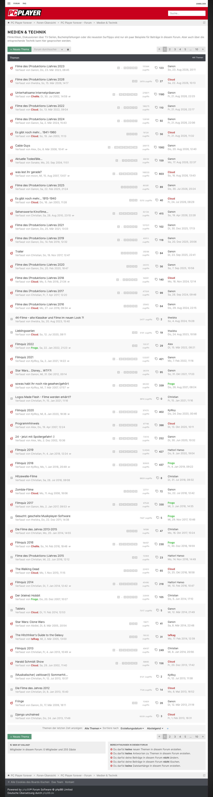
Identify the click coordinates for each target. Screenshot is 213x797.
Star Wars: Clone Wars (30, 622)
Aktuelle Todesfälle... (28, 158)
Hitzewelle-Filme (26, 476)
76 (124, 94)
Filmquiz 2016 (24, 542)
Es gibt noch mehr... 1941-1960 (35, 132)
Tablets (20, 608)
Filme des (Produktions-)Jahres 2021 (39, 225)
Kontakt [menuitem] (69, 782)
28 (136, 213)
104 (125, 147)
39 (128, 174)
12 (121, 544)
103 (121, 147)
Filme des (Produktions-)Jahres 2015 (39, 555)
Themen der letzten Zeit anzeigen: (62, 728)
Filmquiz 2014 (24, 582)
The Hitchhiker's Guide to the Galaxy (39, 635)
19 (121, 385)
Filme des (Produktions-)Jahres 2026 (39, 79)
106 (135, 147)
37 (121, 174)
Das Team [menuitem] (57, 782)
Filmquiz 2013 (24, 648)
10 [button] (196, 49)
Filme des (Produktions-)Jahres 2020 (39, 264)
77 (128, 94)
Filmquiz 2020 (24, 410)
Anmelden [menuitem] (201, 4)
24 (121, 213)
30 (136, 465)
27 (132, 213)
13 (121, 438)
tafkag (35, 638)
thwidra (35, 83)
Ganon (35, 69)
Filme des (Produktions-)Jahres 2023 (39, 66)
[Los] (168, 728)
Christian (36, 215)
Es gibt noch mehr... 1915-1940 (35, 198)
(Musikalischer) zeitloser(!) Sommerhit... (41, 674)
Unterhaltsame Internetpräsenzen (37, 92)
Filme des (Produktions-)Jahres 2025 (39, 185)
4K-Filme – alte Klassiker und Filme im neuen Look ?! (49, 317)
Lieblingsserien (25, 330)
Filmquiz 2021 (24, 357)
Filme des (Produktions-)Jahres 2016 (39, 304)
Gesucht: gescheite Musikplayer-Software (42, 516)
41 (136, 174)
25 (124, 213)
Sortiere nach (111, 728)
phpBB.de (48, 792)
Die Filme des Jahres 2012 (32, 688)
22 (132, 385)
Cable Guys (22, 145)
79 (136, 94)
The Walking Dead (27, 569)
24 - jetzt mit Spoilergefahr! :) (35, 436)
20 (124, 385)
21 (128, 385)
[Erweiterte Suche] (68, 49)
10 (132, 160)
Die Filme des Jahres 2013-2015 (36, 529)
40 (132, 174)
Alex (33, 149)
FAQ (24, 3)
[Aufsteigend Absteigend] (154, 728)
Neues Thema (20, 49)
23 (136, 385)
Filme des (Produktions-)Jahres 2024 (40, 119)
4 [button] (180, 49)
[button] (159, 49)
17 (136, 438)
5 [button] (185, 49)
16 (132, 438)
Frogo (34, 347)
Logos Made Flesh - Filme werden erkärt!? (43, 397)
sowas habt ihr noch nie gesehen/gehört (42, 383)
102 (116, 147)
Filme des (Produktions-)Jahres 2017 (39, 291)
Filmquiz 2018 (24, 463)
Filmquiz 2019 (24, 449)
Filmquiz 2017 (24, 502)
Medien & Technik (26, 32)
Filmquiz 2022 (24, 344)
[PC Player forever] (25, 13)
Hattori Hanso (176, 449)
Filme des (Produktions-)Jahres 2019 (39, 238)
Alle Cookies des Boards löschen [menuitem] (29, 782)
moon (34, 175)
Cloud (171, 79)
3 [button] (175, 49)
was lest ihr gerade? (28, 172)
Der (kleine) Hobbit (27, 595)
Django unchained (27, 714)
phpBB (26, 789)
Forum (16, 3)
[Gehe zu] (204, 23)
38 (124, 174)
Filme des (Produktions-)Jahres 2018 (39, 278)
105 (130, 147)
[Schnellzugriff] (8, 3)
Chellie (35, 96)
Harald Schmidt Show (29, 661)
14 (124, 438)
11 (136, 160)
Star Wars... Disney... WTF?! (33, 370)
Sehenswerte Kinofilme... (31, 211)
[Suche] (62, 49)
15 (128, 438)
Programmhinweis (27, 423)
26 (128, 213)
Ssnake (35, 162)
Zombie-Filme (24, 489)
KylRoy (35, 360)
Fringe (19, 701)
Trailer (19, 251)
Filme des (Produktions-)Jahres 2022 (39, 105)
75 (121, 94)
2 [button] (170, 49)
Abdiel (35, 625)
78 (132, 94)
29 (136, 359)
